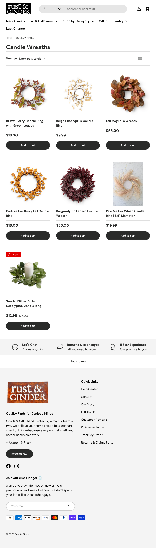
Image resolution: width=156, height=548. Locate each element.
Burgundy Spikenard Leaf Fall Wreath (77, 213)
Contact (86, 397)
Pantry (118, 21)
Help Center (89, 389)
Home (9, 37)
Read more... (19, 453)
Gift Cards (88, 412)
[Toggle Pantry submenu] (126, 21)
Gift (101, 21)
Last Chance (15, 28)
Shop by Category (76, 21)
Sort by (11, 58)
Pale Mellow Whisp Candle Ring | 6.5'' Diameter (125, 213)
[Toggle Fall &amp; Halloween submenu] (56, 21)
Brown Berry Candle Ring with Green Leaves (24, 123)
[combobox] (83, 9)
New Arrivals (15, 21)
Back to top (78, 361)
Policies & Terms (92, 427)
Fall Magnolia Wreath (121, 121)
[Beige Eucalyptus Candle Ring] (78, 94)
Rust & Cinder (22, 534)
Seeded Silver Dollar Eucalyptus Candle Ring (23, 303)
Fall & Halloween (41, 21)
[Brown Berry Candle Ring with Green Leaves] (28, 94)
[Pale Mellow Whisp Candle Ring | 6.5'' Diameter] (128, 184)
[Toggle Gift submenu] (107, 21)
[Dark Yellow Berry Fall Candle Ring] (28, 184)
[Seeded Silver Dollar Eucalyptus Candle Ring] (28, 274)
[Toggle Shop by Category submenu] (93, 21)
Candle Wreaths (25, 37)
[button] (147, 9)
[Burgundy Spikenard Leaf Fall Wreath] (78, 184)
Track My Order (92, 435)
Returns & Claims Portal (97, 442)
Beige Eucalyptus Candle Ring (74, 123)
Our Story (87, 404)
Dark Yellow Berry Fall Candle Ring (27, 213)
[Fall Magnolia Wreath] (128, 94)
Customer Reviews (94, 420)
